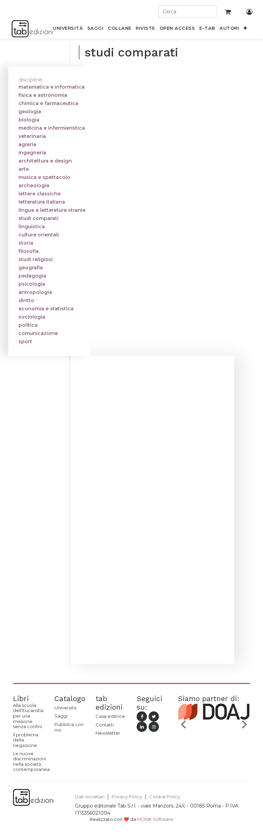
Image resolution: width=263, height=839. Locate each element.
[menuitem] (68, 29)
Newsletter (108, 733)
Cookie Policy (164, 796)
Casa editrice (110, 716)
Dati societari (89, 796)
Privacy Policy (127, 796)
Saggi (60, 716)
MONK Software (155, 819)
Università (65, 707)
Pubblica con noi (69, 727)
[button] (245, 29)
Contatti (105, 724)
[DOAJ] (214, 725)
